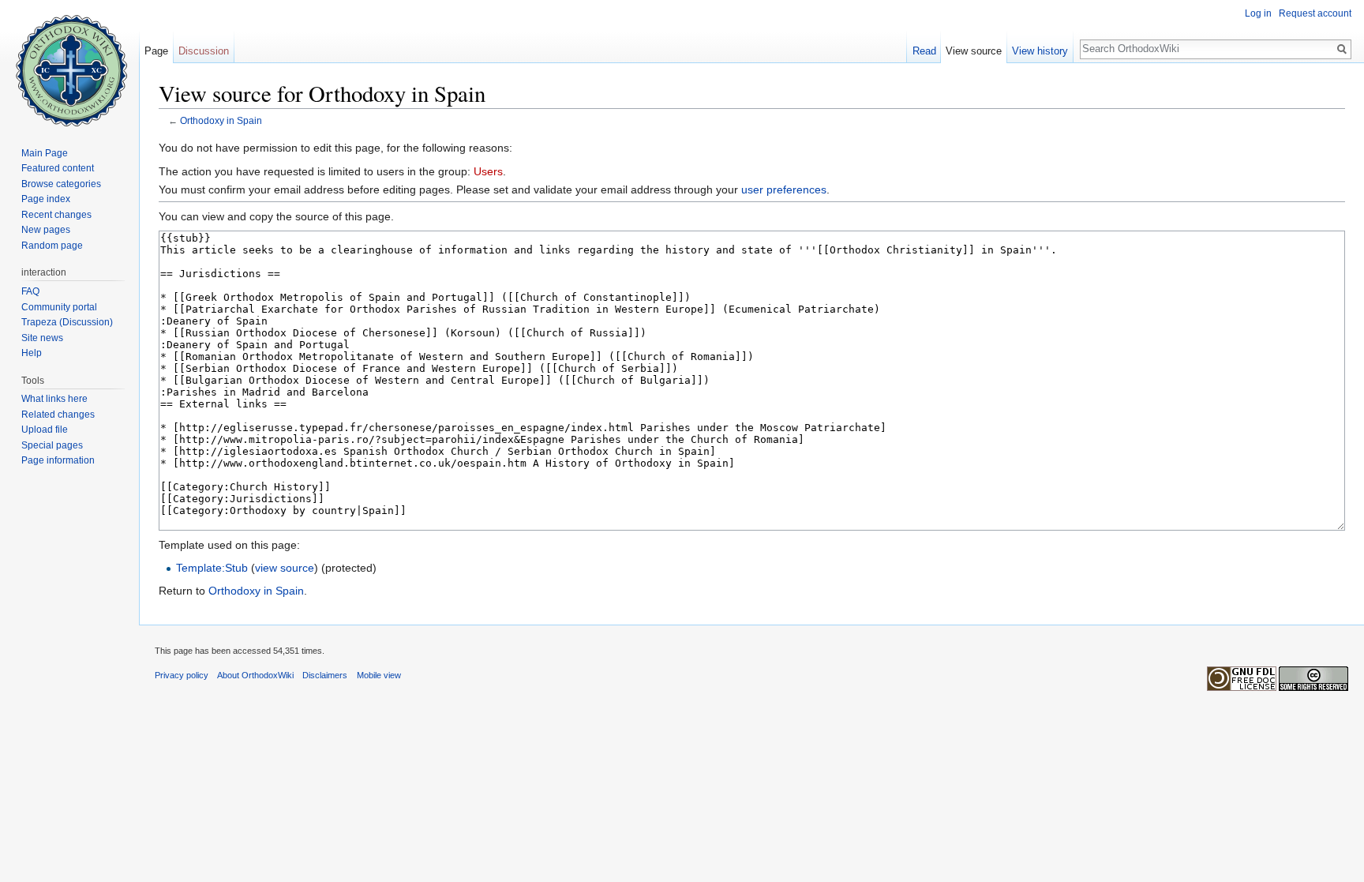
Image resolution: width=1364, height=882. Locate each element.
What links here (54, 398)
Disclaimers (324, 675)
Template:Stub (212, 567)
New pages (45, 229)
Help (31, 352)
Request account (1315, 13)
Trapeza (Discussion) (67, 322)
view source (284, 567)
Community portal (59, 307)
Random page (52, 245)
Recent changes (56, 214)
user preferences (783, 189)
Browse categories (61, 184)
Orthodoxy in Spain (221, 120)
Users (488, 171)
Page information (58, 460)
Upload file (44, 429)
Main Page (44, 153)
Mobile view (379, 675)
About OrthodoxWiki (255, 675)
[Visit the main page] (69, 63)
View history (1040, 51)
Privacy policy (181, 675)
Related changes (58, 414)
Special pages (52, 445)
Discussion (203, 51)
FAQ (30, 291)
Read (924, 51)
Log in (1258, 13)
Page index (45, 199)
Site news (42, 337)
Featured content (57, 168)
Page (156, 51)
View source (974, 51)
